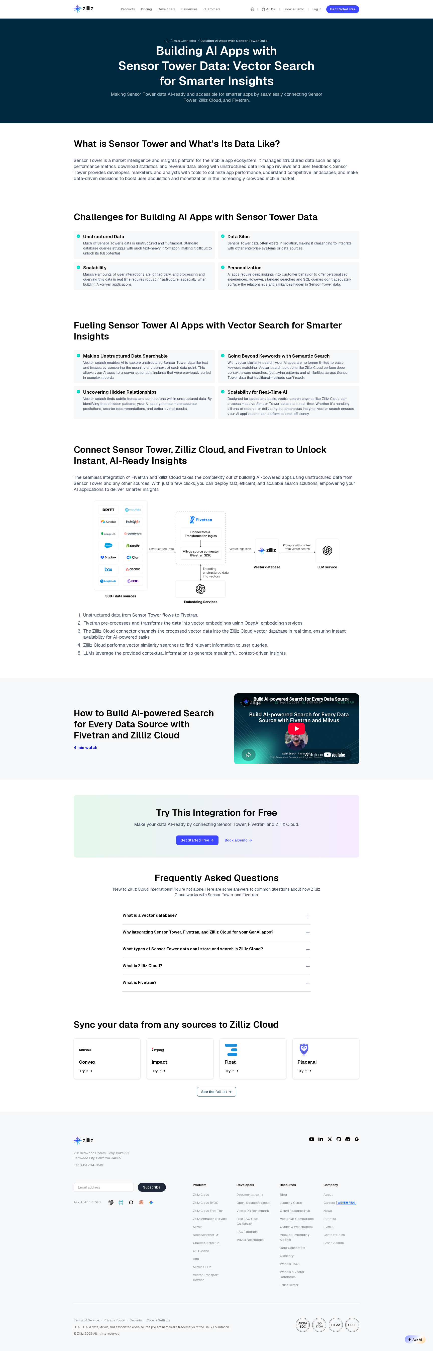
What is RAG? (290, 1264)
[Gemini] (151, 1202)
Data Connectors (292, 1248)
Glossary (287, 1256)
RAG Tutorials (247, 1232)
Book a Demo (294, 9)
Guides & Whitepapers (296, 1227)
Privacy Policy (114, 1320)
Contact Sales (334, 1235)
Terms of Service (86, 1320)
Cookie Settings (158, 1320)
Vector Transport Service (206, 1277)
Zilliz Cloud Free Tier (208, 1211)
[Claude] (141, 1202)
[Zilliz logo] (83, 9)
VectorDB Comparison (297, 1219)
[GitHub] (338, 1139)
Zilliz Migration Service (210, 1219)
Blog (283, 1195)
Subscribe (152, 1187)
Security (136, 1320)
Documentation (248, 1195)
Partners (329, 1219)
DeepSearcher (203, 1235)
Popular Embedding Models (294, 1237)
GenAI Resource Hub (295, 1211)
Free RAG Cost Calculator (247, 1221)
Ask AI (417, 1339)
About (328, 1195)
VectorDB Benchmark (253, 1211)
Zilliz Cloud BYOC (205, 1203)
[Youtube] (311, 1139)
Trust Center (289, 1285)
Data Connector (184, 41)
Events (328, 1227)
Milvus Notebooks (250, 1240)
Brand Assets (333, 1243)
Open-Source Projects (253, 1203)
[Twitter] (329, 1139)
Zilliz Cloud (201, 1195)
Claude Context (204, 1243)
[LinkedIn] (320, 1139)
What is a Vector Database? (292, 1274)
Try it (83, 1071)
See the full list (214, 1091)
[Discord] (347, 1139)
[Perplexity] (121, 1202)
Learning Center (291, 1203)
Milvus (197, 1227)
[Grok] (131, 1202)
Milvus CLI (200, 1267)
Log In (316, 9)
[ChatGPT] (111, 1202)
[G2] (356, 1139)
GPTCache (201, 1251)
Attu (196, 1259)
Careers (329, 1203)
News (327, 1211)
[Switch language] (252, 9)
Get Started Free (343, 9)
